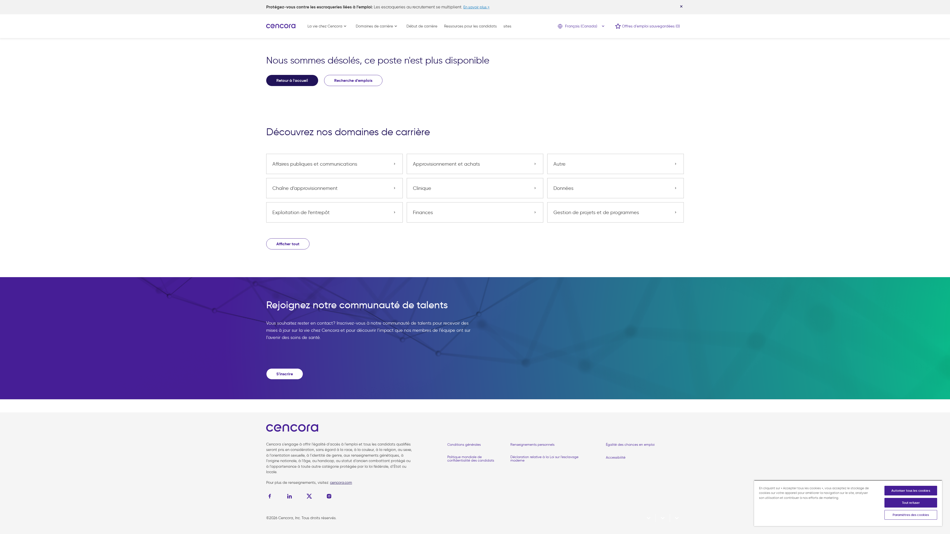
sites (507, 26)
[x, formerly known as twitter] (309, 496)
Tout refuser (911, 503)
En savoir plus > (476, 7)
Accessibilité (615, 457)
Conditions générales (464, 445)
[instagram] (329, 496)
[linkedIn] (289, 496)
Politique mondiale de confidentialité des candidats (470, 459)
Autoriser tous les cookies (910, 491)
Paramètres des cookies (911, 515)
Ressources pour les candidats (470, 26)
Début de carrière (421, 26)
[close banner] (681, 6)
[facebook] (271, 496)
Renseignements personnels (532, 445)
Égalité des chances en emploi (630, 445)
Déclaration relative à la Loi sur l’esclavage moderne (544, 459)
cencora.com (341, 482)
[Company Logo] (280, 25)
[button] (287, 243)
